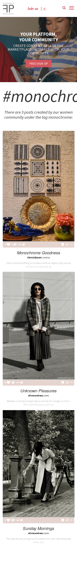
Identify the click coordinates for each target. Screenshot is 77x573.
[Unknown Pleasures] (38, 325)
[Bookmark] (62, 245)
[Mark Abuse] (70, 245)
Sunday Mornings (38, 528)
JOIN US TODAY (38, 62)
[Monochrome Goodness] (38, 186)
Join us (32, 9)
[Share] (66, 244)
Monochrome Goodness (38, 252)
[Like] (8, 245)
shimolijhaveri (34, 257)
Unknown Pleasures (38, 390)
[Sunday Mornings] (38, 463)
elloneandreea (35, 395)
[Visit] (23, 245)
